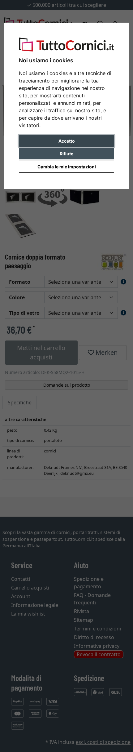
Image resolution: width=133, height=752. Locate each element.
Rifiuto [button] (67, 153)
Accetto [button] (66, 141)
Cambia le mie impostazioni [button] (66, 166)
